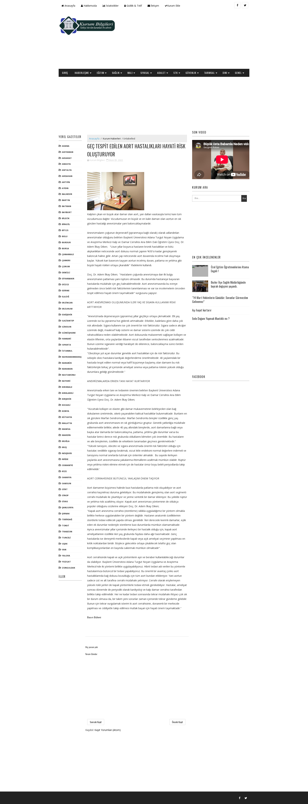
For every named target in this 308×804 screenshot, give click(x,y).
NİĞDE (65, 459)
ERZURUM (67, 308)
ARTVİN (66, 182)
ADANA (65, 146)
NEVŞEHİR (67, 453)
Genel (238, 73)
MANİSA (66, 429)
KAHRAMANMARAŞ (71, 356)
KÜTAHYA (67, 417)
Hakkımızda (90, 5)
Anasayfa (69, 5)
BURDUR (66, 242)
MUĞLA (66, 441)
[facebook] (237, 5)
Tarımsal (209, 73)
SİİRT (65, 489)
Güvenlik (191, 73)
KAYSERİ (66, 381)
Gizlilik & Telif (134, 5)
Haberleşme (82, 73)
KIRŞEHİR (66, 399)
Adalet (161, 73)
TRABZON (67, 531)
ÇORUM (66, 266)
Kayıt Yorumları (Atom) (107, 730)
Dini (225, 73)
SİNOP (65, 495)
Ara (244, 198)
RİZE (64, 471)
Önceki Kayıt (177, 722)
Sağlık (116, 73)
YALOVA (66, 555)
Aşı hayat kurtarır (202, 310)
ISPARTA (66, 344)
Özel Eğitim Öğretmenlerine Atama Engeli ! (230, 269)
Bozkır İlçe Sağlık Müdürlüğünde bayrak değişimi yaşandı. (228, 284)
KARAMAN (67, 368)
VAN (64, 549)
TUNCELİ (66, 537)
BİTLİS (65, 230)
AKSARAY (66, 158)
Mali (130, 73)
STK (175, 73)
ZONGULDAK (68, 567)
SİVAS (65, 501)
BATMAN (66, 206)
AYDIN (65, 188)
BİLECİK (65, 218)
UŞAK (64, 543)
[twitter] (245, 5)
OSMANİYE (67, 465)
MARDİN (66, 435)
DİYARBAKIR (68, 278)
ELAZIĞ (65, 296)
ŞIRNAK (66, 513)
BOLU (65, 236)
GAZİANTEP (68, 320)
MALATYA (67, 423)
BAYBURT (67, 212)
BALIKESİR (67, 194)
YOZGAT (66, 561)
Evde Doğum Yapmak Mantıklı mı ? (211, 318)
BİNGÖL (66, 224)
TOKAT (65, 525)
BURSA (65, 248)
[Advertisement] (184, 40)
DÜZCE (65, 284)
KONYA (65, 411)
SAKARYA (66, 477)
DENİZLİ (66, 272)
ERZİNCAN (67, 302)
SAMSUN (66, 483)
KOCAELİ (66, 405)
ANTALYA (67, 170)
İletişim (154, 5)
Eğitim (100, 73)
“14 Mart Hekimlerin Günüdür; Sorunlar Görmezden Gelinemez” (220, 300)
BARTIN (66, 200)
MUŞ (64, 447)
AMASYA (66, 164)
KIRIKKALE (67, 387)
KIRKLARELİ (67, 393)
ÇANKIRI (66, 260)
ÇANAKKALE (68, 254)
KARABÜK (67, 363)
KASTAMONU (69, 374)
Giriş (65, 73)
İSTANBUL (67, 350)
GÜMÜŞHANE (69, 332)
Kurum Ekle (173, 5)
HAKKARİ (66, 338)
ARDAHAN (67, 176)
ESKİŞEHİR (67, 314)
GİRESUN (66, 326)
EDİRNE (65, 290)
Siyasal (144, 73)
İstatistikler (112, 5)
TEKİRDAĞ (67, 519)
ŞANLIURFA (67, 507)
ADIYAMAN (67, 152)
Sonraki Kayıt (96, 722)
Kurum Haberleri (112, 138)
